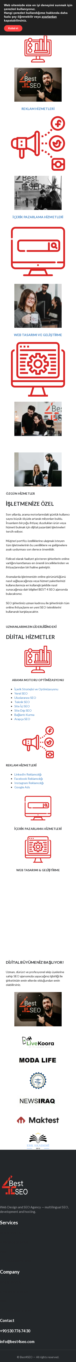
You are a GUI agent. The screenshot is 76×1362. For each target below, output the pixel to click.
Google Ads (22, 787)
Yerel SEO (21, 693)
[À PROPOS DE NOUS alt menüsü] (30, 1242)
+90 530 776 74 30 (15, 1331)
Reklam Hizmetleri (38, 109)
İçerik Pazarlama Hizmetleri (38, 217)
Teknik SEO (22, 702)
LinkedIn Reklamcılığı (28, 774)
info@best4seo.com (17, 1341)
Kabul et (13, 28)
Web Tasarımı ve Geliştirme (38, 335)
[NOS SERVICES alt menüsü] (22, 1233)
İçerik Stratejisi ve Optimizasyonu (36, 689)
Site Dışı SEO (23, 710)
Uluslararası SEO (25, 697)
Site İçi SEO (22, 706)
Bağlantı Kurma (24, 714)
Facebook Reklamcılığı (28, 778)
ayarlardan (49, 16)
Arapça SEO (22, 719)
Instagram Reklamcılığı (29, 783)
